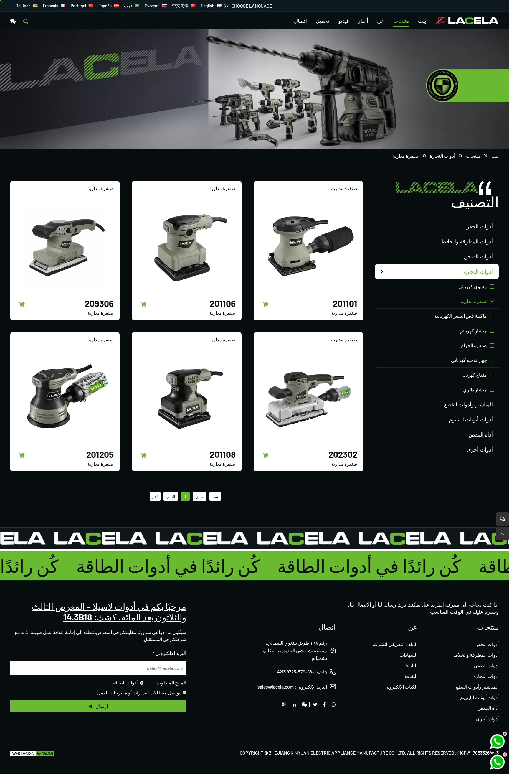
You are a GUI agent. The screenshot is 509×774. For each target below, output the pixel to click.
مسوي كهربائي (472, 286)
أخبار (363, 20)
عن (380, 20)
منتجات (401, 20)
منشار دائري (475, 389)
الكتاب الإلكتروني (400, 686)
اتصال (300, 20)
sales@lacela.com (275, 686)
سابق (200, 496)
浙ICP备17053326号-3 (477, 752)
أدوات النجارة (442, 156)
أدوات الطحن (478, 256)
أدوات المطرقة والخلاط (467, 241)
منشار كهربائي (473, 330)
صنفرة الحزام (474, 345)
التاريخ (411, 665)
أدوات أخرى (480, 449)
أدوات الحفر (480, 226)
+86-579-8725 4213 (295, 671)
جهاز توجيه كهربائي (469, 360)
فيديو (343, 20)
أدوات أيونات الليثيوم (471, 419)
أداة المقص (481, 434)
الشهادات (408, 655)
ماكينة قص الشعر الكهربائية (460, 316)
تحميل (322, 20)
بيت (422, 20)
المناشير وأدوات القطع (468, 404)
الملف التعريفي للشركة (395, 644)
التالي (170, 496)
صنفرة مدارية (406, 156)
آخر (155, 496)
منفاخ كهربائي (473, 375)
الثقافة (410, 676)
